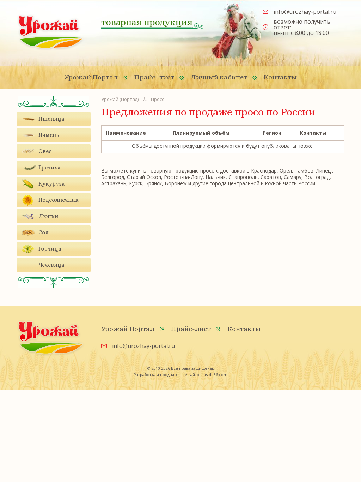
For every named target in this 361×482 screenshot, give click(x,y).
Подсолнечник (58, 200)
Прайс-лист (154, 77)
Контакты (280, 77)
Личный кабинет (218, 77)
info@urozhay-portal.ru (305, 12)
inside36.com (214, 374)
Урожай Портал (91, 77)
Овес (44, 151)
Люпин (48, 216)
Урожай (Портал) (120, 99)
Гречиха (49, 167)
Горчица (49, 248)
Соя (43, 232)
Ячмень (48, 135)
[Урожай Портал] (51, 32)
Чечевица (51, 264)
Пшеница (51, 118)
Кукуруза (51, 183)
